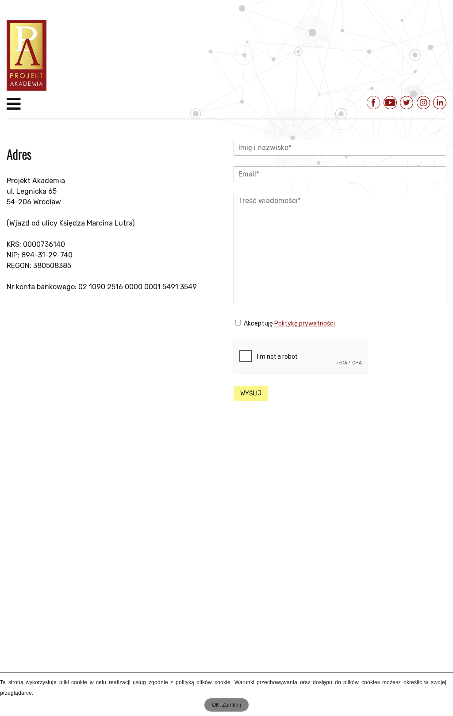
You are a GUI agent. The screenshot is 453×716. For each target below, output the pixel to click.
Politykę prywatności (304, 323)
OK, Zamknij (226, 705)
